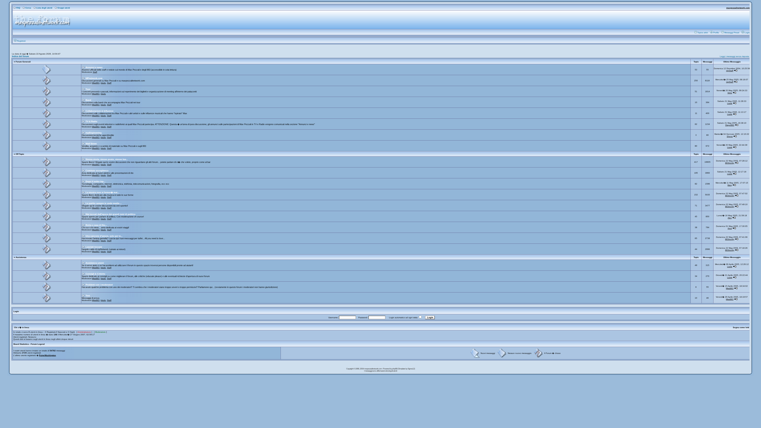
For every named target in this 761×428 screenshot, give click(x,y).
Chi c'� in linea (21, 327)
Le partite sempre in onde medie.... (104, 203)
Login (747, 33)
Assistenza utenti (95, 263)
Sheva (730, 136)
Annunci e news (94, 67)
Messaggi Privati (731, 33)
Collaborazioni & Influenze (99, 111)
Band (88, 100)
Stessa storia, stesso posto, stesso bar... (107, 159)
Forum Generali (23, 62)
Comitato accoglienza (97, 170)
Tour (88, 89)
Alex (730, 218)
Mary (730, 185)
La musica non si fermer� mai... (102, 192)
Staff (95, 72)
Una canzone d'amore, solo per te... (104, 236)
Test (88, 295)
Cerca (28, 8)
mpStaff (729, 71)
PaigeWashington (47, 355)
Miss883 (95, 83)
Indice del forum (20, 56)
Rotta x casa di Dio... (96, 225)
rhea (730, 228)
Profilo (716, 33)
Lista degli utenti (44, 8)
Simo (730, 93)
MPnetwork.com (94, 78)
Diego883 (729, 125)
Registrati (21, 41)
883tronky (729, 163)
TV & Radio (91, 121)
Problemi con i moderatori (99, 285)
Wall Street (91, 143)
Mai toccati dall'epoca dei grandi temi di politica (110, 214)
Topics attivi (702, 33)
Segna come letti (741, 327)
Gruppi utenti (63, 8)
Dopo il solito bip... (95, 181)
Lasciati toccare (94, 247)
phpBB (395, 369)
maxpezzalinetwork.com (738, 8)
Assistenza (21, 257)
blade (103, 83)
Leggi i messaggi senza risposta (734, 56)
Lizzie (729, 103)
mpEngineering (94, 133)
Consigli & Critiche (95, 274)
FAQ (18, 8)
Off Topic (20, 154)
